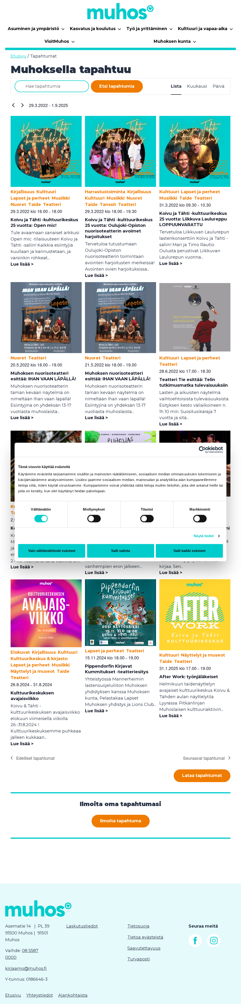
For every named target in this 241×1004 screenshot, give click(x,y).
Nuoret (18, 204)
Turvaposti (138, 959)
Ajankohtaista (73, 995)
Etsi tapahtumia (116, 86)
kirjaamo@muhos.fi (26, 968)
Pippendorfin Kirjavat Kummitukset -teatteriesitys (116, 669)
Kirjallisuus (22, 191)
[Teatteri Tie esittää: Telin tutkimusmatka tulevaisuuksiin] (195, 351)
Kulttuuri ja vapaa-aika (205, 30)
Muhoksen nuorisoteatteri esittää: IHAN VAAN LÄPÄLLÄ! (43, 376)
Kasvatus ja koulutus (95, 30)
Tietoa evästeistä (145, 937)
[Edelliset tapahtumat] (13, 105)
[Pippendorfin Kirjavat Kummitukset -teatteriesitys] (120, 644)
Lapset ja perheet (30, 198)
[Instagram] (214, 946)
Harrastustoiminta (105, 191)
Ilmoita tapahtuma (120, 820)
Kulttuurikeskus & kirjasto (39, 658)
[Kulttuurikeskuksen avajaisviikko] (46, 646)
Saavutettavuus (144, 948)
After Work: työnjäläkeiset (188, 676)
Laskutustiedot (82, 926)
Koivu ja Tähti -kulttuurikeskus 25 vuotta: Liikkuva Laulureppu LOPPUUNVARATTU (193, 219)
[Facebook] (195, 946)
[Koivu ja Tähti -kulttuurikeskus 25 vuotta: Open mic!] (46, 185)
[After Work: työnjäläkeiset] (195, 648)
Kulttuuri (46, 191)
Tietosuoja (138, 926)
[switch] (94, 518)
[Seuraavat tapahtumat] (22, 105)
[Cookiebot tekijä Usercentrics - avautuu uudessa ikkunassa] (202, 449)
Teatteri (52, 204)
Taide (34, 204)
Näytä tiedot (204, 536)
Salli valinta (120, 551)
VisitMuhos (59, 43)
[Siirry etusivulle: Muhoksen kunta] (120, 11)
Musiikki (61, 198)
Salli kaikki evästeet (189, 551)
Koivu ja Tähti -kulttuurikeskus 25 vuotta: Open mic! (44, 222)
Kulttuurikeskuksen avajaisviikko (32, 695)
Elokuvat (20, 652)
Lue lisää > (22, 264)
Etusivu (18, 56)
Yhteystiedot (39, 995)
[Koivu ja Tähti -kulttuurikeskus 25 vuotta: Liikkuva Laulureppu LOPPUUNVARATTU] (195, 185)
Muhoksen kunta (175, 43)
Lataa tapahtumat (202, 775)
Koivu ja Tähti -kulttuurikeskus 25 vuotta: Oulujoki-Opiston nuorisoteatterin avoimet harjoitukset (119, 228)
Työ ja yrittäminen (149, 30)
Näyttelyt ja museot (33, 671)
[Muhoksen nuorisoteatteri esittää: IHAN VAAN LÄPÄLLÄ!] (46, 351)
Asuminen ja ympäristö (36, 30)
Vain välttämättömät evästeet (51, 551)
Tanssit (108, 204)
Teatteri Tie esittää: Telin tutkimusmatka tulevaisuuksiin (193, 382)
